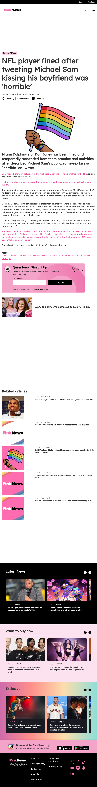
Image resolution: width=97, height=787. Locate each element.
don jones (23, 255)
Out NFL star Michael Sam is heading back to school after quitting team (63, 476)
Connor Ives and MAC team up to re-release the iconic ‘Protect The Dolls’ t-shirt (24, 669)
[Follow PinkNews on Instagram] (78, 768)
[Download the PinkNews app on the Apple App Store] (64, 748)
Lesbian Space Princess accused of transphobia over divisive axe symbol (66, 608)
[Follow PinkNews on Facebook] (78, 763)
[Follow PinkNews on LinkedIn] (72, 774)
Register (91, 2)
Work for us (36, 779)
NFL (78, 255)
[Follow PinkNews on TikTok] (83, 763)
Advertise (35, 774)
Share (8, 98)
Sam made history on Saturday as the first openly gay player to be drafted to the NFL (44, 174)
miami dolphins (56, 255)
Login (81, 2)
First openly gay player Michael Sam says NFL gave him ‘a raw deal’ (64, 399)
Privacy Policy (42, 289)
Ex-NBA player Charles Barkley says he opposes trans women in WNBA (25, 608)
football (32, 255)
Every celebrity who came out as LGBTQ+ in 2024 (63, 306)
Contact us (35, 769)
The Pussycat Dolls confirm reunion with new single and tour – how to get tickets (67, 668)
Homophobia (42, 255)
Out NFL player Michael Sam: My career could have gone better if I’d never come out (64, 451)
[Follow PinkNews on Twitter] (72, 763)
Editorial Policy (37, 763)
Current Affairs (9, 53)
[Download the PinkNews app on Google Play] (81, 748)
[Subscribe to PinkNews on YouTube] (72, 768)
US (10, 258)
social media (86, 255)
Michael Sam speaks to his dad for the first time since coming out (63, 500)
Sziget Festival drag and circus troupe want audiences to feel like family (24, 726)
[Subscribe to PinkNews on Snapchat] (83, 768)
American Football (9, 255)
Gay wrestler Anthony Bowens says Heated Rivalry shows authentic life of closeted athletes (66, 727)
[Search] (85, 10)
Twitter (5, 258)
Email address (21, 278)
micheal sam (70, 255)
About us (34, 758)
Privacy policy (55, 766)
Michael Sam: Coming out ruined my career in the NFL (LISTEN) (62, 425)
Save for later (23, 98)
